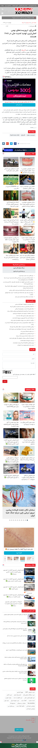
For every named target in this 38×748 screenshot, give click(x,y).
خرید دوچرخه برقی (15, 700)
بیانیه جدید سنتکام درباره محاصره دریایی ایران (24, 297)
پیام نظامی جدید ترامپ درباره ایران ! (26, 275)
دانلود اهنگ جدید (20, 706)
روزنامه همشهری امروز (32, 5)
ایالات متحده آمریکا (14, 135)
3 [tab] (23, 520)
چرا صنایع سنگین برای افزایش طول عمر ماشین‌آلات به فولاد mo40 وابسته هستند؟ (15, 665)
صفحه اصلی (33, 22)
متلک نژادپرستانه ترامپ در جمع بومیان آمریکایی (24, 309)
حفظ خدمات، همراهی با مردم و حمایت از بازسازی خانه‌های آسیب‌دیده (15, 679)
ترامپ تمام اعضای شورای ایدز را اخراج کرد (25, 345)
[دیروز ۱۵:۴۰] (32, 616)
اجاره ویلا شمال (17, 695)
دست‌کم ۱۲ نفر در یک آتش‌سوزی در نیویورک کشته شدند (23, 318)
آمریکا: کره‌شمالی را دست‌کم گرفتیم (27, 333)
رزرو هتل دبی (11, 706)
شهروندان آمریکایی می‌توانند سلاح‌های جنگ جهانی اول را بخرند (21, 338)
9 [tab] (11, 520)
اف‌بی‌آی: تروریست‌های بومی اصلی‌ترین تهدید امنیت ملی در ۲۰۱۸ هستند (20, 33)
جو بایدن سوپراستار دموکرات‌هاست (27, 340)
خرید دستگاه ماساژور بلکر (29, 695)
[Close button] (37, 742)
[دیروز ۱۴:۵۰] (32, 623)
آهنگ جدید (23, 700)
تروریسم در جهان (31, 135)
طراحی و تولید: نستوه (18, 740)
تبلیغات (33, 722)
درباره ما (33, 718)
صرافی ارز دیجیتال (21, 703)
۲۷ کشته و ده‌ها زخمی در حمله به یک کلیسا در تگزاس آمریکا (22, 306)
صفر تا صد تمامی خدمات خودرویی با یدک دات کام (17, 636)
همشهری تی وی (8, 5)
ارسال (5, 381)
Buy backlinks (31, 703)
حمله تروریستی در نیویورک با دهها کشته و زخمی (24, 304)
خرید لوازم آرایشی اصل (29, 698)
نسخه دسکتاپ (19, 730)
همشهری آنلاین (23, 11)
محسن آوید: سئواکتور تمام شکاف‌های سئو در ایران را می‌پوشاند (14, 643)
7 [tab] (15, 520)
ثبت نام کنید (19, 105)
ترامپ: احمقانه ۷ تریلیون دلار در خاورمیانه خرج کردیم (23, 313)
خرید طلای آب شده (18, 698)
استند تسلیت (32, 700)
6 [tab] (17, 520)
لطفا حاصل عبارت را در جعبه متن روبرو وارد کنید (24, 374)
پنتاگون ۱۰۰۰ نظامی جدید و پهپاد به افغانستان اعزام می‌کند (22, 320)
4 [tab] (21, 520)
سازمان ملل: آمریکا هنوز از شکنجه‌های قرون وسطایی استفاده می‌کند (20, 311)
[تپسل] (3, 77)
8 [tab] (13, 520)
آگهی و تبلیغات (15, 5)
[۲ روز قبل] (32, 645)
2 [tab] (25, 520)
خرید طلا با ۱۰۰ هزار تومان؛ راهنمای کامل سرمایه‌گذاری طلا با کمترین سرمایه (15, 622)
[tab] (19, 265)
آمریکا (23, 22)
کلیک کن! (19, 553)
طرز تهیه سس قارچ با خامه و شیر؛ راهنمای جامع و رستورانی (15, 614)
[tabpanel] (19, 502)
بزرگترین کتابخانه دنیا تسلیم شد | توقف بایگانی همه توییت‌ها (22, 327)
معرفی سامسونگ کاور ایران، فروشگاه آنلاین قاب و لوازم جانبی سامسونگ (15, 629)
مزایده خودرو (8, 698)
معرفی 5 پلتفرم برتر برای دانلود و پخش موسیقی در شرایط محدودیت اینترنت (16, 657)
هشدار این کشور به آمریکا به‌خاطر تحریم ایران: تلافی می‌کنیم (21, 290)
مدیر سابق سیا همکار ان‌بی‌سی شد (27, 331)
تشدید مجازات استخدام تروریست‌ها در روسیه (25, 336)
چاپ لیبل (6, 700)
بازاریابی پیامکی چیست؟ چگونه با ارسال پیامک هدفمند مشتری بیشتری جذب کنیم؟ (15, 672)
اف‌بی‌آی (23, 50)
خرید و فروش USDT (30, 692)
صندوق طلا (12, 703)
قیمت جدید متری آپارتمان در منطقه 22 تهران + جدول (16, 650)
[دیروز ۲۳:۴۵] (19, 496)
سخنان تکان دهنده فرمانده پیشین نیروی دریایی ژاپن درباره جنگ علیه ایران (20, 512)
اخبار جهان (28, 22)
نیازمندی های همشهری (23, 5)
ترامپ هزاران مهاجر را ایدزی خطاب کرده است (25, 316)
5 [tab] (19, 520)
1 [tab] (27, 520)
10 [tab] (9, 520)
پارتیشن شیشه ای (31, 706)
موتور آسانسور (20, 692)
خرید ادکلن (9, 695)
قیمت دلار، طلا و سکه (30, 720)
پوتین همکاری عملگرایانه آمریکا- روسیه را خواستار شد (23, 343)
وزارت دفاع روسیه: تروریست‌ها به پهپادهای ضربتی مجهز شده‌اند (21, 329)
